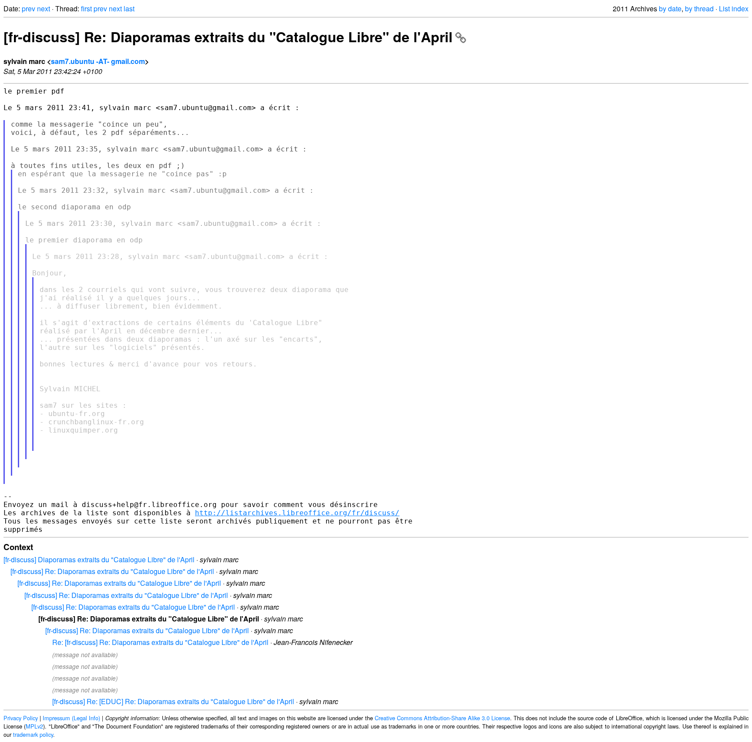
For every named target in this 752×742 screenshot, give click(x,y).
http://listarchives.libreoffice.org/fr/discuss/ (297, 513)
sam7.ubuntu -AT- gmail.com (98, 61)
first (86, 8)
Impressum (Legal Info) (71, 718)
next (43, 8)
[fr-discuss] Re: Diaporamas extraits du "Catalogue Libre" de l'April (228, 37)
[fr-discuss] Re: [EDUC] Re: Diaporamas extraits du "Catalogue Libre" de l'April (173, 701)
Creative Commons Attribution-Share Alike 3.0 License (442, 718)
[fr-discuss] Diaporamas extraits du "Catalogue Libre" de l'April (99, 559)
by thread (699, 8)
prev (28, 8)
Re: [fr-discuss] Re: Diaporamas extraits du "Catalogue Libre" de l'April (160, 642)
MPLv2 (34, 726)
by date (670, 8)
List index (734, 8)
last (129, 8)
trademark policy (33, 734)
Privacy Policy (20, 718)
